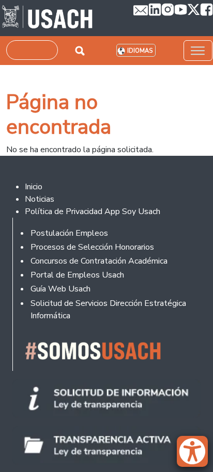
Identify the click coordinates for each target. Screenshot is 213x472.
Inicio (33, 186)
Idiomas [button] (140, 51)
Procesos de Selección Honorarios (92, 247)
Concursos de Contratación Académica (99, 261)
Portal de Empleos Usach (77, 275)
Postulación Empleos (69, 233)
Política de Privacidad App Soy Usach (92, 211)
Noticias (39, 199)
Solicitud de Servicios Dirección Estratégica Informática (108, 309)
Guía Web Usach (60, 289)
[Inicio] (47, 18)
